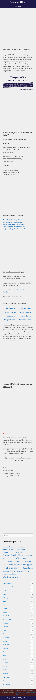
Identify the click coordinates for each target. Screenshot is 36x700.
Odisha (5, 655)
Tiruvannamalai (9, 470)
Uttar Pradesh (6, 677)
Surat (27, 571)
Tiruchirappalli (8, 574)
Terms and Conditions (22, 692)
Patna (5, 568)
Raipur (25, 568)
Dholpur (24, 552)
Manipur (5, 641)
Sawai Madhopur (6, 571)
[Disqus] (18, 507)
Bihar (4, 594)
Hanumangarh (29, 555)
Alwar (4, 547)
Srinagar (21, 571)
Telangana (5, 673)
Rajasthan (5, 662)
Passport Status (26, 308)
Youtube (5, 292)
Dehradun (18, 552)
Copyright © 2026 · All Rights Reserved (18, 698)
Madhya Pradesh (7, 634)
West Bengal (6, 684)
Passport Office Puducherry (13, 476)
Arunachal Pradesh (8, 587)
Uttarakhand (6, 681)
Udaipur (15, 574)
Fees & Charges (26, 316)
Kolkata (9, 562)
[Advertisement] (18, 27)
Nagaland (5, 652)
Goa (4, 605)
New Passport (10, 308)
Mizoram (5, 648)
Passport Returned (10, 320)
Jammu (24, 559)
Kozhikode (19, 562)
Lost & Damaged (25, 312)
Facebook (20, 290)
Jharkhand (5, 623)
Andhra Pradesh (7, 583)
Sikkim (5, 666)
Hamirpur (22, 555)
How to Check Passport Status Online (13, 224)
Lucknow (27, 562)
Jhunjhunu (29, 558)
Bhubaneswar (8, 550)
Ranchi (30, 568)
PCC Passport (10, 316)
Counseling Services (25, 320)
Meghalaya (6, 644)
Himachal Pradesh (8, 616)
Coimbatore (7, 552)
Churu (27, 549)
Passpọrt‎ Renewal (10, 312)
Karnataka (5, 626)
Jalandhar (16, 558)
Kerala (4, 630)
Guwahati (14, 555)
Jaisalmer (9, 558)
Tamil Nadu (8, 468)
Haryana (5, 612)
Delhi (4, 601)
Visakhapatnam (10, 577)
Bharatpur (18, 547)
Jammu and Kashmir (8, 619)
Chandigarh (21, 550)
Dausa (13, 552)
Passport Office (18, 2)
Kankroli (4, 562)
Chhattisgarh (6, 598)
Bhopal (22, 547)
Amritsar (8, 547)
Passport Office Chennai (12, 473)
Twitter (26, 290)
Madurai (6, 564)
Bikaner (14, 549)
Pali (32, 564)
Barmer (13, 547)
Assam (4, 590)
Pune (20, 568)
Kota (14, 562)
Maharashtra (6, 637)
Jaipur (5, 559)
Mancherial (13, 564)
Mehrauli (21, 564)
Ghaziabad (6, 555)
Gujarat (5, 608)
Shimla (12, 571)
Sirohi (16, 571)
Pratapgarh (12, 567)
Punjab (4, 659)
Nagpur (28, 564)
